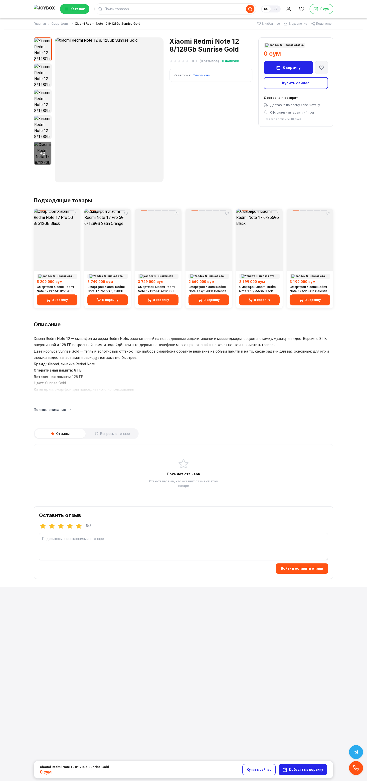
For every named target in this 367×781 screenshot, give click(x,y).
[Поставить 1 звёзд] (43, 526)
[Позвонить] (356, 768)
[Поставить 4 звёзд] (70, 526)
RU (266, 9)
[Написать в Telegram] (356, 752)
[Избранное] (302, 9)
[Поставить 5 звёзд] (79, 526)
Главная (40, 23)
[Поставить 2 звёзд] (52, 526)
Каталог (77, 9)
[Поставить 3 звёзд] (61, 526)
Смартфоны (60, 23)
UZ (275, 9)
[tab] (60, 433)
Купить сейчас (296, 83)
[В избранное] (321, 67)
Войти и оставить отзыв (302, 568)
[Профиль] (289, 9)
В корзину (292, 67)
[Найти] (250, 9)
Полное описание (50, 409)
